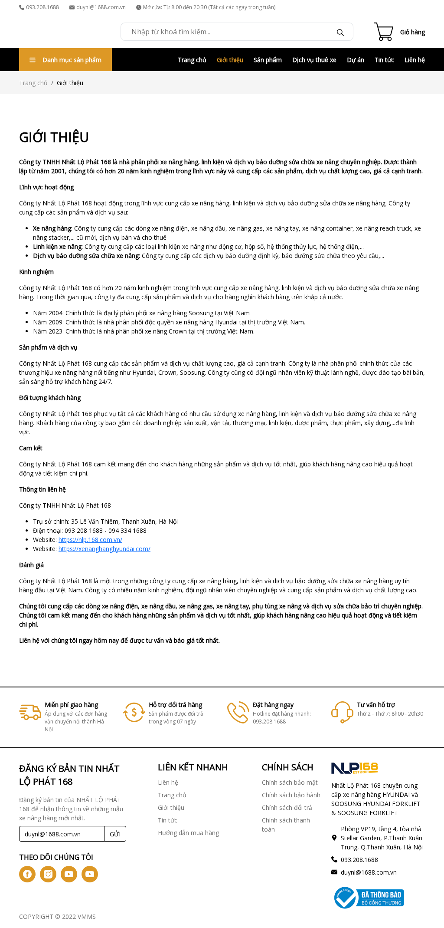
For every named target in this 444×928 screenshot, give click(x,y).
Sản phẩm (268, 60)
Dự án (355, 60)
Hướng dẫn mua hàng (188, 833)
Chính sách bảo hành (291, 795)
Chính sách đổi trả (287, 807)
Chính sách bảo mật (290, 782)
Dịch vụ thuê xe (314, 60)
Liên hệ (415, 60)
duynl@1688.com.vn (101, 7)
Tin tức (384, 60)
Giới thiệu (230, 60)
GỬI (115, 834)
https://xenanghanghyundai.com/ (104, 549)
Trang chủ (192, 60)
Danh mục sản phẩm (71, 60)
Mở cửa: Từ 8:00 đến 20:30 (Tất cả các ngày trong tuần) (209, 7)
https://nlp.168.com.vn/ (90, 539)
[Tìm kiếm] (340, 31)
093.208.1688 (42, 7)
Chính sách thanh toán (286, 824)
